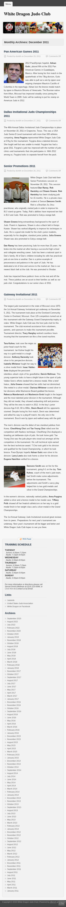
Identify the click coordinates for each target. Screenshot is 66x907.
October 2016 (13, 708)
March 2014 (12, 789)
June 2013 (11, 817)
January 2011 (13, 891)
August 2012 (12, 844)
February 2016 (13, 730)
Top (62, 903)
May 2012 (11, 851)
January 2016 (13, 733)
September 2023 (14, 619)
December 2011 (14, 863)
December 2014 (14, 761)
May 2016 (11, 721)
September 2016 (14, 711)
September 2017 (14, 677)
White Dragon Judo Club (27, 14)
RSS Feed (27, 539)
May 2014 (11, 783)
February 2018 (13, 665)
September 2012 (14, 841)
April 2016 (11, 724)
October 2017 (13, 674)
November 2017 (14, 671)
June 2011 (11, 878)
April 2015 (11, 748)
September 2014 (14, 770)
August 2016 (12, 714)
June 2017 (11, 687)
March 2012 (12, 854)
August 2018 (12, 646)
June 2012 (11, 848)
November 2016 (14, 705)
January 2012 (13, 860)
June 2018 (11, 653)
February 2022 (13, 628)
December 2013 (14, 798)
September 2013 (14, 807)
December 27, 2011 (32, 121)
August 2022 (12, 622)
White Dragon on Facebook (18, 606)
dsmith (18, 56)
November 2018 (14, 640)
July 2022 (11, 625)
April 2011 (11, 885)
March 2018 (12, 662)
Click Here (9, 589)
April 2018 (11, 659)
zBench (53, 902)
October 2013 (13, 804)
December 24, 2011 (32, 299)
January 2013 (13, 829)
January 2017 (13, 699)
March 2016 (12, 727)
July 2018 (11, 649)
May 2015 (11, 745)
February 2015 (13, 755)
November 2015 (14, 739)
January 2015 (13, 758)
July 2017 (11, 683)
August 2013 (12, 810)
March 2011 (12, 888)
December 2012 (14, 832)
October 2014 (13, 767)
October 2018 (13, 643)
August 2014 (12, 773)
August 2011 (12, 872)
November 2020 (14, 631)
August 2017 (12, 680)
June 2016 (11, 718)
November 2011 (14, 866)
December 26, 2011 (32, 171)
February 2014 (13, 792)
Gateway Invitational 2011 (20, 294)
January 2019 (13, 637)
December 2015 (14, 736)
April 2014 (11, 786)
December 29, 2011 (32, 56)
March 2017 (12, 696)
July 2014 (11, 776)
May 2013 (11, 820)
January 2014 (13, 795)
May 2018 (11, 656)
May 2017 (11, 690)
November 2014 (14, 764)
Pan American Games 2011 (21, 51)
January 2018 (13, 668)
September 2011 (14, 869)
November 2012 (14, 835)
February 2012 (13, 857)
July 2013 (11, 813)
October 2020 (13, 634)
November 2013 (14, 801)
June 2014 (11, 779)
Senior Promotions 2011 (19, 166)
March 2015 (12, 752)
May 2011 (11, 882)
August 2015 (12, 742)
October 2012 (13, 838)
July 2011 (11, 875)
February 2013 (13, 826)
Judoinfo (10, 600)
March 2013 (12, 823)
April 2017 (11, 693)
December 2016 (14, 702)
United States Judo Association (20, 603)
